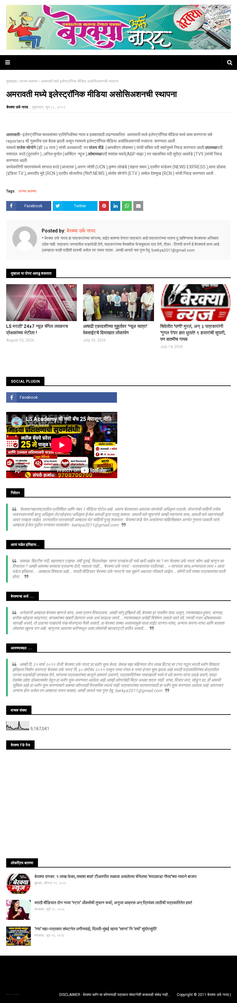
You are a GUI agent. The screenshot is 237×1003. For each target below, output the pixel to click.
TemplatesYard (13, 994)
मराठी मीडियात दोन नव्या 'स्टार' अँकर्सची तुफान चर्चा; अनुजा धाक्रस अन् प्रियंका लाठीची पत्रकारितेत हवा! (113, 902)
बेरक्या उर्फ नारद (17, 107)
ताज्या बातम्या (29, 81)
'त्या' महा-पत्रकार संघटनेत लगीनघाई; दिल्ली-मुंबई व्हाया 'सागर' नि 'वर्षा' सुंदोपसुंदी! (96, 928)
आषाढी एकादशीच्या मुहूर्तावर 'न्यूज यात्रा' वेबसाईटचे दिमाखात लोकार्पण (115, 330)
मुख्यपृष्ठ (11, 81)
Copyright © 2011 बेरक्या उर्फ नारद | (204, 995)
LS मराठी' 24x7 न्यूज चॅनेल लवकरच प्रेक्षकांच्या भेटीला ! (37, 330)
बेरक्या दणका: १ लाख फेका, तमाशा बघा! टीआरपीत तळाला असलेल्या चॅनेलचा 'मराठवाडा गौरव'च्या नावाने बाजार (116, 876)
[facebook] (61, 397)
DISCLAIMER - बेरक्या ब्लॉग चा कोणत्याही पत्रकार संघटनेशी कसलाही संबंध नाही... (115, 995)
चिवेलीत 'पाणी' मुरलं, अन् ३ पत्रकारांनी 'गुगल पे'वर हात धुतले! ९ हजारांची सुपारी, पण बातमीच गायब (193, 333)
